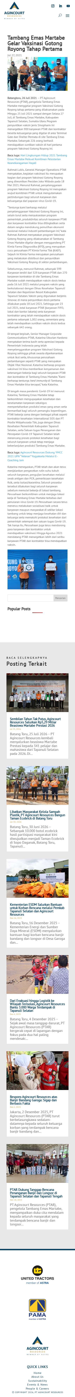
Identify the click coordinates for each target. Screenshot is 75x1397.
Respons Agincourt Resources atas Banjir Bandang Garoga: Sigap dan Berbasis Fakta (33, 1100)
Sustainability (37, 1380)
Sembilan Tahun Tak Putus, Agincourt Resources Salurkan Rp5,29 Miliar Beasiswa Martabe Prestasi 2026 (35, 722)
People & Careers (37, 1388)
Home (38, 1373)
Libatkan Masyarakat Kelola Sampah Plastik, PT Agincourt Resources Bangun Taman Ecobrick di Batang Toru (37, 815)
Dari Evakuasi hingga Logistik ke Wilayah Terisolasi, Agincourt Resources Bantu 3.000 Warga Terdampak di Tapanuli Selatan (37, 1006)
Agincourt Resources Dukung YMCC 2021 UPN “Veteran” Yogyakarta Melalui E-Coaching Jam (35, 456)
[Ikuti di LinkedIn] (60, 6)
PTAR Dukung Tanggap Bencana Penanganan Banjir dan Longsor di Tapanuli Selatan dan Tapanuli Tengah (36, 1193)
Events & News (37, 1384)
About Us (37, 1376)
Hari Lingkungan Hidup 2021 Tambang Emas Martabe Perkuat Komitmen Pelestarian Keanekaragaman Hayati (37, 159)
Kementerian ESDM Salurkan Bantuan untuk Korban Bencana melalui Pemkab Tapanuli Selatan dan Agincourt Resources (37, 909)
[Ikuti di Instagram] (53, 6)
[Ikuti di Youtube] (68, 6)
